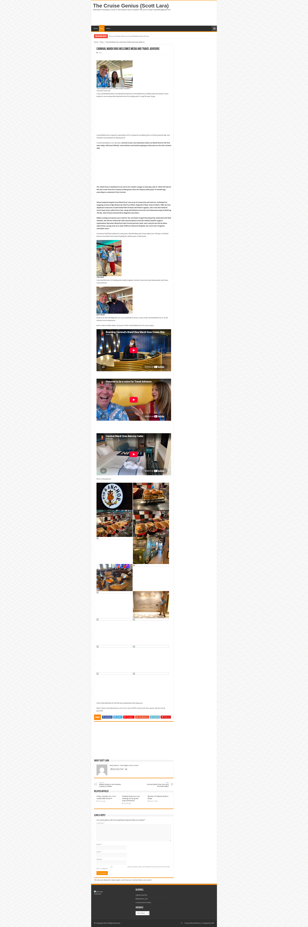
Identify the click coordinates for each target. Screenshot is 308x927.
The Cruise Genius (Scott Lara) (131, 6)
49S (213, 923)
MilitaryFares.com (142, 899)
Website (99, 859)
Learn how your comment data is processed (136, 880)
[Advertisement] (171, 17)
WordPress (197, 923)
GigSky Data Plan (141, 895)
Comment (100, 823)
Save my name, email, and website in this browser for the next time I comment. (133, 867)
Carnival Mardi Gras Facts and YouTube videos (158, 784)
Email (98, 852)
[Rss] (182, 923)
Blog (101, 28)
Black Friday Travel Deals (117, 36)
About (108, 28)
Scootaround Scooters (143, 902)
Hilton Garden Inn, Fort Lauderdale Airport (106, 797)
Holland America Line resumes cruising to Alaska (110, 784)
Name (99, 844)
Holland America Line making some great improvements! (131, 798)
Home (96, 28)
